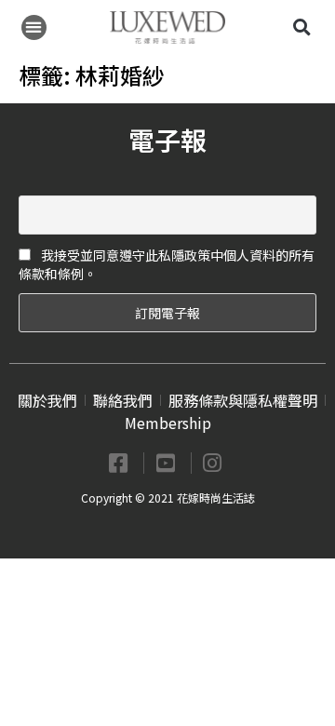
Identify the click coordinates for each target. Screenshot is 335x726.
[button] (34, 27)
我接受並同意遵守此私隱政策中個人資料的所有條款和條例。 (167, 264)
